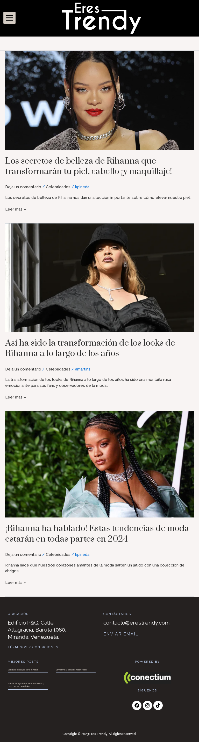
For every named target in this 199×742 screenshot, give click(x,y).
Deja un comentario (23, 187)
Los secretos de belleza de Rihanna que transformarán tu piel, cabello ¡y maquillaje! (88, 166)
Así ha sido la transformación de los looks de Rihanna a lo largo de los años (90, 348)
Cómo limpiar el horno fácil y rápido (71, 669)
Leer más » (15, 209)
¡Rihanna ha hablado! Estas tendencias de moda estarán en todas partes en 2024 (97, 533)
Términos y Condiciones (33, 647)
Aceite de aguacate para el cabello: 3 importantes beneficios (26, 684)
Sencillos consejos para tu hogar (23, 669)
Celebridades (58, 187)
